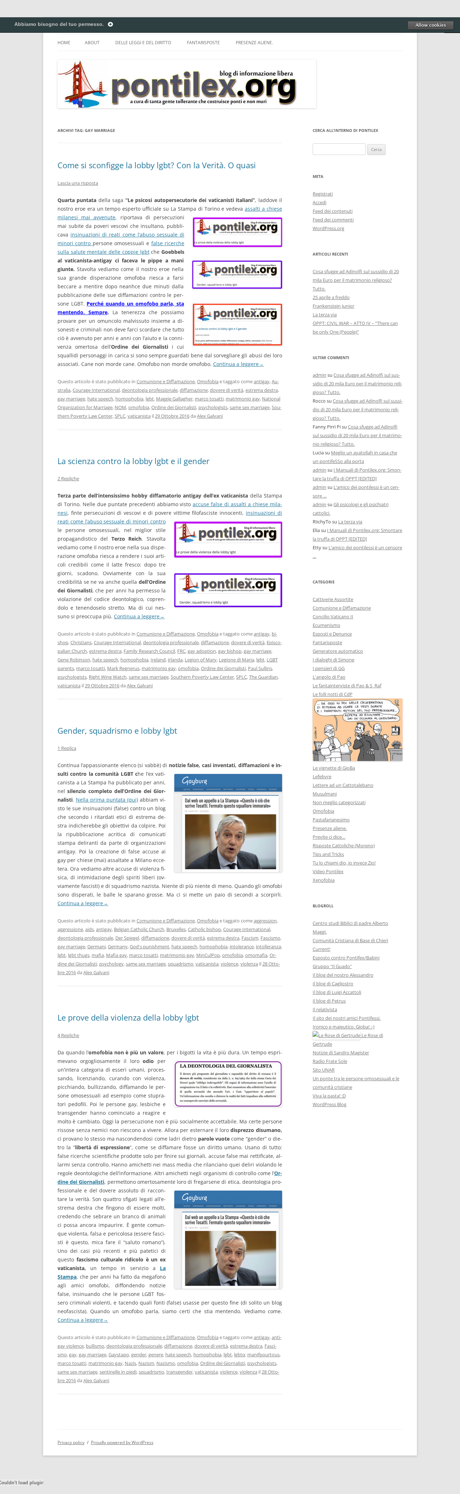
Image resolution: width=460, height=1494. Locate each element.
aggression (265, 920)
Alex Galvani (210, 416)
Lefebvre (322, 776)
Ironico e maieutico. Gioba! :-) (343, 1026)
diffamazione (194, 390)
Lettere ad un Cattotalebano (343, 785)
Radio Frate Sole (330, 1061)
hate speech (100, 398)
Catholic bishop (204, 929)
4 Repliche (68, 1035)
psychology (111, 964)
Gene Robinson (74, 659)
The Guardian (263, 677)
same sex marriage (250, 407)
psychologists (212, 407)
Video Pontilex (328, 871)
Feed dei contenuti (333, 211)
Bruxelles (176, 929)
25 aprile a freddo (331, 297)
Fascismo (270, 938)
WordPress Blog (329, 1104)
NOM (120, 407)
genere (155, 1354)
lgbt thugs (78, 955)
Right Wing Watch (107, 677)
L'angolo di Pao (329, 677)
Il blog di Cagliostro (333, 983)
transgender (179, 1372)
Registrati (323, 194)
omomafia (256, 955)
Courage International (96, 390)
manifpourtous (263, 1354)
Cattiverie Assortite (333, 599)
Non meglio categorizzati (339, 802)
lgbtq (239, 1354)
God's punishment (149, 946)
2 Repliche (68, 478)
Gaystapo (119, 1354)
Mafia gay (116, 955)
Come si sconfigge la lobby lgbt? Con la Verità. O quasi (157, 165)
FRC (181, 651)
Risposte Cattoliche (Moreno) (344, 845)
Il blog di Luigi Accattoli (337, 992)
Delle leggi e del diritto (143, 43)
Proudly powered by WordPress (122, 1442)
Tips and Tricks (328, 854)
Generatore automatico (338, 651)
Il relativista (325, 1009)
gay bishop (230, 651)
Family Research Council (149, 651)
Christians (81, 642)
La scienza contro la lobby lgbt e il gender (134, 460)
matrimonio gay (243, 398)
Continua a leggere (238, 364)
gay (73, 1354)
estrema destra (261, 390)
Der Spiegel (127, 938)
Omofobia (207, 381)
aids (89, 929)
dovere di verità (226, 390)
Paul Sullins (260, 668)
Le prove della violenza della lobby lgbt (128, 1017)
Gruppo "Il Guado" (332, 966)
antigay (262, 381)
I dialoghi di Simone (333, 659)
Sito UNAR (324, 1070)
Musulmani (325, 793)
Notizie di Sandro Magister (341, 1052)
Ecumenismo (326, 625)
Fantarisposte (203, 43)
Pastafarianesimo (331, 819)
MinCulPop (208, 955)
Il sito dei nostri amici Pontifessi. (347, 1018)
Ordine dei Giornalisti (173, 407)
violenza (249, 964)
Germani (96, 946)
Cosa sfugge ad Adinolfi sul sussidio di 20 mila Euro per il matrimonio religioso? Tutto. (356, 280)
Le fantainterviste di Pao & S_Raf (347, 685)
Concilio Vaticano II (333, 616)
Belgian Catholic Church (139, 929)
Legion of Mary (201, 659)
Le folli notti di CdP (333, 694)
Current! (321, 949)
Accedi (319, 202)
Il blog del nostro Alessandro (343, 975)
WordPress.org (328, 228)
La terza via (325, 314)
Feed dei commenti (333, 219)
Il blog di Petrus (329, 1001)
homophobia (129, 398)
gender (138, 1354)
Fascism (250, 938)
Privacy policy (71, 1442)
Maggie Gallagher (174, 398)
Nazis (130, 1363)
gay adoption (202, 651)
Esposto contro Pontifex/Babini (346, 957)
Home (64, 43)
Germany (118, 946)
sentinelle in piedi (118, 1372)
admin (319, 375)
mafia (98, 955)
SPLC (120, 416)
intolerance (242, 946)
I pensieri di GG (329, 668)
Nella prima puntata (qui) (107, 799)
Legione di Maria (236, 659)
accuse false (208, 504)
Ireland (158, 659)
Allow (430, 25)
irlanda (175, 659)
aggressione (70, 929)
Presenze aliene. (254, 43)
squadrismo (180, 964)
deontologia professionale (150, 390)
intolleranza (268, 946)
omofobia (138, 407)
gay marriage (71, 398)
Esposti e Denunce (332, 634)
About (92, 43)
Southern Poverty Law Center (202, 677)
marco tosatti (209, 398)
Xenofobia (324, 880)
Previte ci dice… (329, 837)
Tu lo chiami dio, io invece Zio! (344, 863)
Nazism (146, 1363)
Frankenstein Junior (333, 306)
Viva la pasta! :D (329, 1095)
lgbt (150, 398)
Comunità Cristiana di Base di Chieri (350, 940)
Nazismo (165, 1363)
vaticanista (139, 416)
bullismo (95, 1346)
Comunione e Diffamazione (166, 381)
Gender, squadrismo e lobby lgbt (117, 730)
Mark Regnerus (123, 668)
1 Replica (67, 748)
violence (229, 964)
